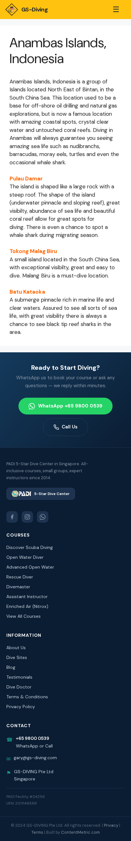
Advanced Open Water (30, 567)
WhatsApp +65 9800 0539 (70, 406)
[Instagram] (27, 517)
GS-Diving (34, 9)
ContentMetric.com (80, 832)
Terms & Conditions (27, 697)
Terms (37, 832)
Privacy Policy (20, 706)
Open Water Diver (25, 557)
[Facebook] (12, 517)
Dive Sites (16, 657)
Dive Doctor (18, 687)
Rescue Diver (19, 577)
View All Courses (23, 616)
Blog (10, 667)
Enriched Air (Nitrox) (27, 606)
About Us (16, 647)
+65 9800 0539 (32, 738)
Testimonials (19, 677)
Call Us (70, 427)
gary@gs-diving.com (35, 757)
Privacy (111, 825)
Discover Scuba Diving (29, 547)
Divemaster (18, 587)
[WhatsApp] (42, 517)
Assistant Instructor (27, 596)
